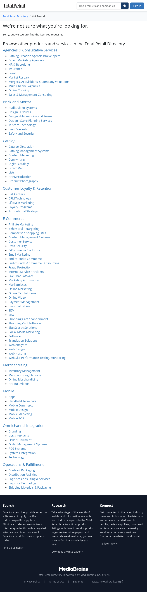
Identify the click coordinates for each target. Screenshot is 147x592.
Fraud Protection (20, 267)
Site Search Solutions (23, 328)
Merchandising (15, 365)
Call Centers (17, 194)
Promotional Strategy (23, 211)
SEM (11, 310)
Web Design (17, 349)
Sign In (137, 6)
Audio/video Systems (23, 108)
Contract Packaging (22, 470)
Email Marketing (19, 254)
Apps (12, 397)
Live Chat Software (21, 276)
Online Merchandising (23, 379)
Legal (12, 73)
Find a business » (13, 547)
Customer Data (19, 436)
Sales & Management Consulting (30, 95)
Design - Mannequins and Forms (30, 116)
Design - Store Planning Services (30, 121)
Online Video (17, 297)
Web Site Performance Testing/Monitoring (37, 358)
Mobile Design (18, 410)
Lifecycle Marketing (21, 203)
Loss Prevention (19, 129)
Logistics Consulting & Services (29, 479)
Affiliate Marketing (21, 224)
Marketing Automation (24, 280)
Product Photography (23, 181)
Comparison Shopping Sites (27, 233)
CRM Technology (20, 198)
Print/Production (20, 177)
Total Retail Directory (15, 16)
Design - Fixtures (20, 112)
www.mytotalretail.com (106, 581)
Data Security (18, 246)
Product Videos (19, 384)
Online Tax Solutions (22, 293)
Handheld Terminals (22, 401)
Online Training (19, 90)
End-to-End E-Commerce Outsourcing (34, 263)
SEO (11, 315)
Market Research (20, 77)
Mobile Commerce (21, 405)
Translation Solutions (23, 341)
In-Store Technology (22, 125)
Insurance (15, 69)
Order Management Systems (28, 444)
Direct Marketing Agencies (26, 60)
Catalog (9, 140)
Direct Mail (16, 168)
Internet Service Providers (26, 272)
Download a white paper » (67, 551)
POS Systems (17, 449)
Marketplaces (18, 285)
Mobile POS (16, 418)
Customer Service (20, 242)
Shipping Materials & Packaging (30, 487)
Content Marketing (21, 155)
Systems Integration (22, 453)
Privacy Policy (32, 581)
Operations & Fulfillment (23, 464)
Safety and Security (21, 133)
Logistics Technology (23, 483)
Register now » (108, 543)
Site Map (78, 581)
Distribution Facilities (23, 475)
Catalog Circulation (21, 147)
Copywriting (17, 159)
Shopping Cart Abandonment (28, 319)
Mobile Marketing (20, 414)
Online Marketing (20, 289)
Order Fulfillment (20, 440)
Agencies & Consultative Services (30, 50)
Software (15, 336)
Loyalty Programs (20, 207)
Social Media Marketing (24, 332)
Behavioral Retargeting (24, 229)
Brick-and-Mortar (17, 101)
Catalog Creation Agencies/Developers (34, 56)
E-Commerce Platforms (24, 250)
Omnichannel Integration (23, 425)
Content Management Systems (29, 237)
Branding (15, 431)
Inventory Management (24, 371)
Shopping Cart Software (25, 323)
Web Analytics (18, 345)
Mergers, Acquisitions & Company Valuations (39, 82)
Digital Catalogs (19, 164)
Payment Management (24, 302)
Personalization (19, 306)
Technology (16, 457)
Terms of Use (56, 581)
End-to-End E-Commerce (25, 259)
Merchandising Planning (25, 375)
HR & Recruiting (19, 64)
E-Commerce (13, 218)
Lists (12, 172)
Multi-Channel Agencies (24, 86)
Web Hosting (17, 353)
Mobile (8, 391)
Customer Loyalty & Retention (27, 188)
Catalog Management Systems (29, 151)
